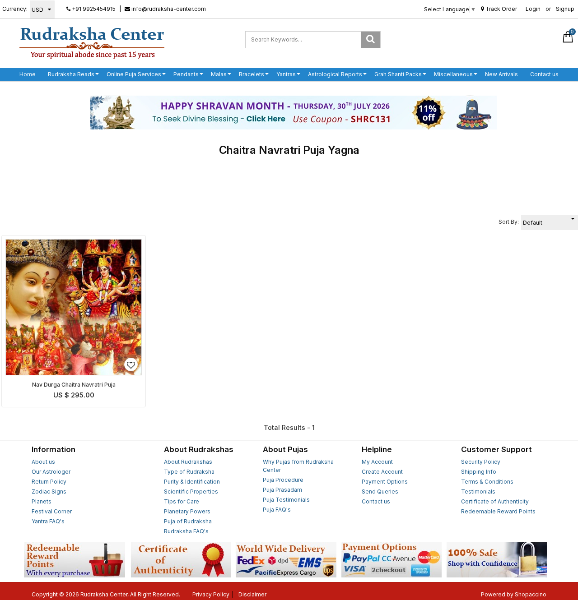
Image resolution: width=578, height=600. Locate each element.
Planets (41, 501)
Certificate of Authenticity (495, 501)
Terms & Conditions (487, 481)
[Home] (91, 42)
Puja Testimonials (286, 499)
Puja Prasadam (282, 489)
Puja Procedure (283, 479)
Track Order (500, 8)
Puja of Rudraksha (188, 521)
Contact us (544, 74)
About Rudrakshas (188, 461)
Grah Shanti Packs (398, 74)
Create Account (382, 471)
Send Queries (380, 491)
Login (533, 8)
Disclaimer (252, 594)
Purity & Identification (192, 481)
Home (27, 74)
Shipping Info (478, 471)
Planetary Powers (187, 511)
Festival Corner (52, 511)
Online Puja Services (134, 74)
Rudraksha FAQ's (186, 531)
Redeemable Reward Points (498, 511)
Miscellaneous (453, 74)
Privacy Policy (210, 594)
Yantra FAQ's (48, 521)
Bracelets (251, 74)
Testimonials (478, 491)
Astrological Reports (335, 74)
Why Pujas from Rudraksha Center (298, 465)
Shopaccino (530, 594)
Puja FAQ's (277, 509)
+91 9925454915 (93, 8)
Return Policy (49, 481)
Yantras (286, 74)
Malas (219, 74)
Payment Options (385, 481)
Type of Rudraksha (189, 471)
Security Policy (480, 461)
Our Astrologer (51, 471)
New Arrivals (501, 74)
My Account (377, 461)
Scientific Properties (191, 491)
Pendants (186, 74)
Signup (565, 8)
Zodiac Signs (49, 491)
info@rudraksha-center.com (168, 8)
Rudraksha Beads (71, 74)
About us (43, 461)
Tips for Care (181, 501)
